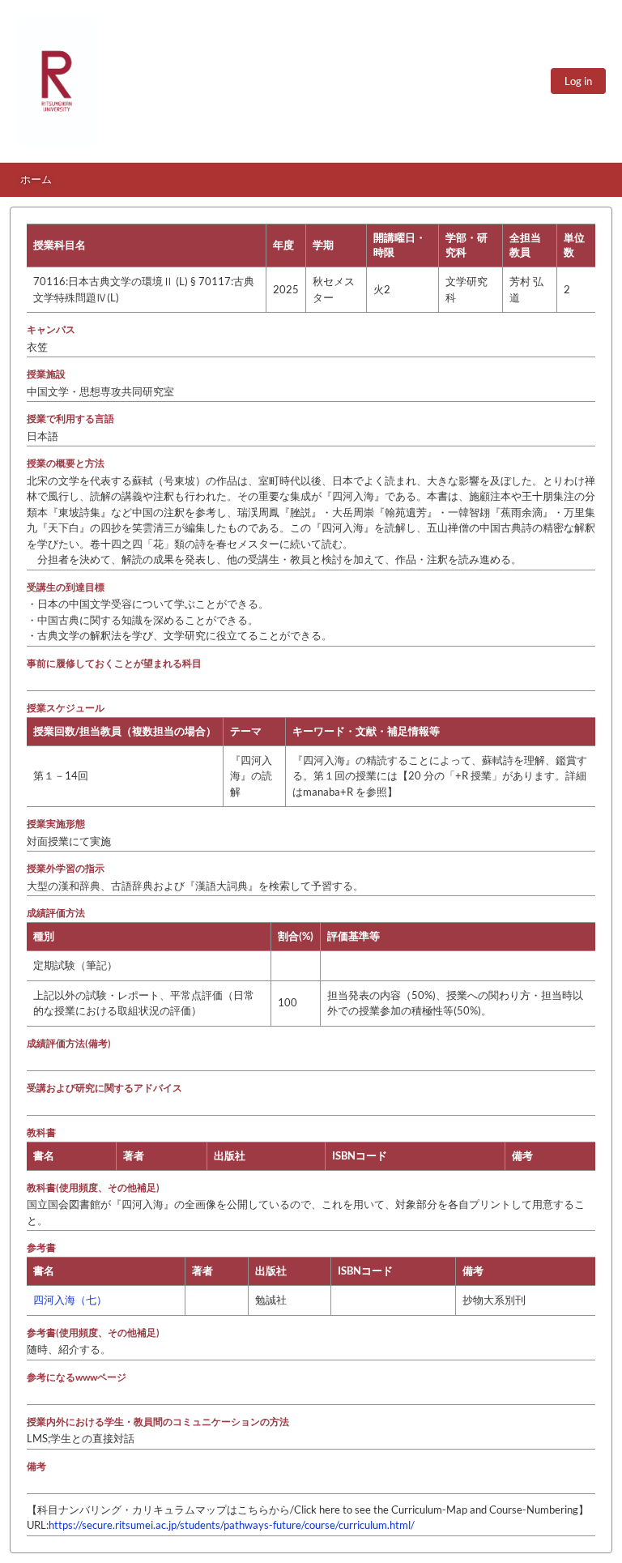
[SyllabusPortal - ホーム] (56, 81)
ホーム (36, 179)
